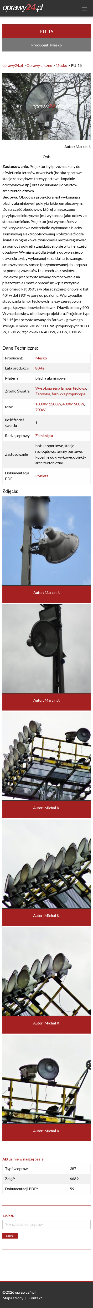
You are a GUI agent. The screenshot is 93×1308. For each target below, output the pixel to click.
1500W (55, 404)
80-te (39, 368)
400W (67, 404)
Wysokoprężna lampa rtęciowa (60, 388)
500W (79, 404)
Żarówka (42, 394)
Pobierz (41, 475)
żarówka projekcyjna (69, 394)
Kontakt (35, 1298)
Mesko (41, 358)
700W (40, 409)
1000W (41, 404)
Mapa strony (12, 1298)
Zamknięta (44, 435)
